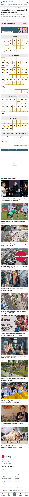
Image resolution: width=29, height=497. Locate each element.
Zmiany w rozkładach (9, 23)
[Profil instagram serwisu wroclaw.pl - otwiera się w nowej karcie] (3, 466)
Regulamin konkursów (13, 490)
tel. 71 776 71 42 (5, 461)
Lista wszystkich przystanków (20, 145)
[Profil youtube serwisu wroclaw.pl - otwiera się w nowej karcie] (11, 466)
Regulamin (5, 490)
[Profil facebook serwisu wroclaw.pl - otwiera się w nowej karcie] (8, 466)
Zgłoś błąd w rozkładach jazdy (15, 150)
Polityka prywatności (22, 490)
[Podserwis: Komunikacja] (11, 1)
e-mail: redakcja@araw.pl (7, 463)
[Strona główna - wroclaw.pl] (4, 2)
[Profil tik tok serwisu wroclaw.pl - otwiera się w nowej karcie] (5, 466)
